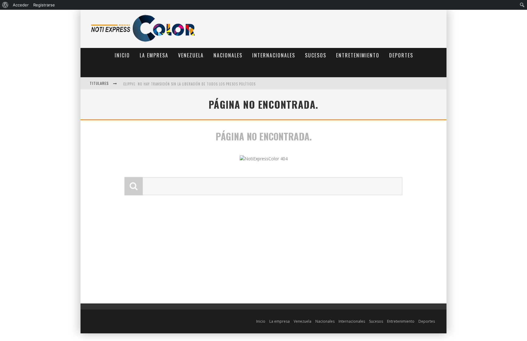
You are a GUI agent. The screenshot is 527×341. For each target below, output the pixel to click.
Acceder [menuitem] (21, 4)
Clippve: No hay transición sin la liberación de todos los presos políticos (189, 69)
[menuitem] (5, 5)
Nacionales (227, 55)
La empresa (154, 55)
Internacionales (273, 55)
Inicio (122, 55)
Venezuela (191, 55)
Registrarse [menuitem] (44, 4)
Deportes (401, 55)
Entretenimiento (357, 55)
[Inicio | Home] (143, 42)
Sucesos (315, 55)
